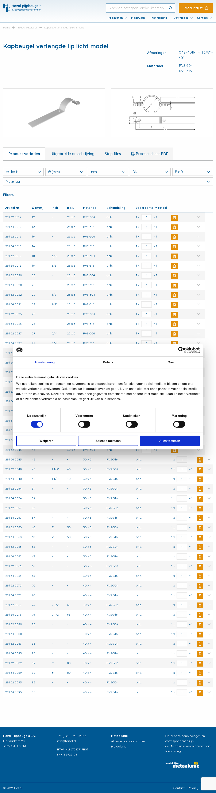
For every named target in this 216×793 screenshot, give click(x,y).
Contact (202, 17)
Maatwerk (138, 17)
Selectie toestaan (108, 441)
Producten (115, 17)
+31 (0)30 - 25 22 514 (71, 736)
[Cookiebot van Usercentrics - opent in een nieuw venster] (181, 350)
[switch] (84, 424)
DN (135, 172)
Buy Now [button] (174, 218)
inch (93, 172)
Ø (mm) (54, 172)
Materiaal (13, 181)
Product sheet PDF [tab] (151, 153)
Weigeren (46, 441)
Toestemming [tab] (45, 362)
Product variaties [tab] (24, 153)
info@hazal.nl (66, 741)
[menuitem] (116, 18)
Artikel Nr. (13, 172)
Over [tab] (171, 362)
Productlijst (194, 8)
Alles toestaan (169, 441)
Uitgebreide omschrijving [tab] (72, 153)
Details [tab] (108, 362)
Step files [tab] (113, 153)
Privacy (193, 788)
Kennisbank (159, 17)
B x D (179, 172)
